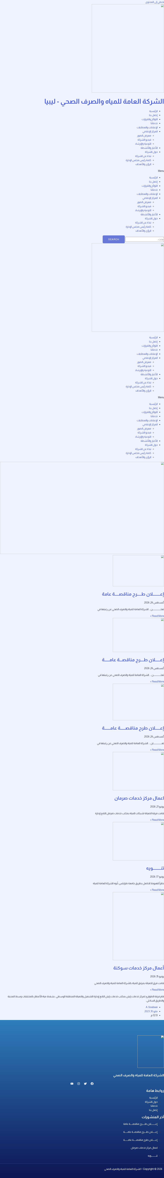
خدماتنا (154, 123)
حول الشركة (151, 151)
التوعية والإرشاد (143, 143)
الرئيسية (153, 111)
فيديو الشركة (144, 139)
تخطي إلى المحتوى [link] (154, 2)
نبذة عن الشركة (143, 156)
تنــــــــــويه (155, 868)
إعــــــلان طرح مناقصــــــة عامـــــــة (133, 728)
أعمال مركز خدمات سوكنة (138, 967)
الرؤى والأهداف (143, 164)
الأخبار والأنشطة (149, 147)
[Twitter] (85, 1084)
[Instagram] (78, 1084)
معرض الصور (144, 135)
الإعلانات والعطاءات (147, 127)
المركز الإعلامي (150, 131)
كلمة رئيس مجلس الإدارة (138, 160)
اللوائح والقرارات (150, 119)
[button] (82, 171)
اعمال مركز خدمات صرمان (139, 798)
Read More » (157, 616)
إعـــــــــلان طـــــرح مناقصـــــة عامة (133, 594)
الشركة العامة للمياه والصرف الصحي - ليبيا (104, 101)
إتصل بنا (153, 115)
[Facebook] (92, 1084)
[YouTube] (71, 1084)
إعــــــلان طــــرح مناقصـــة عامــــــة (133, 659)
